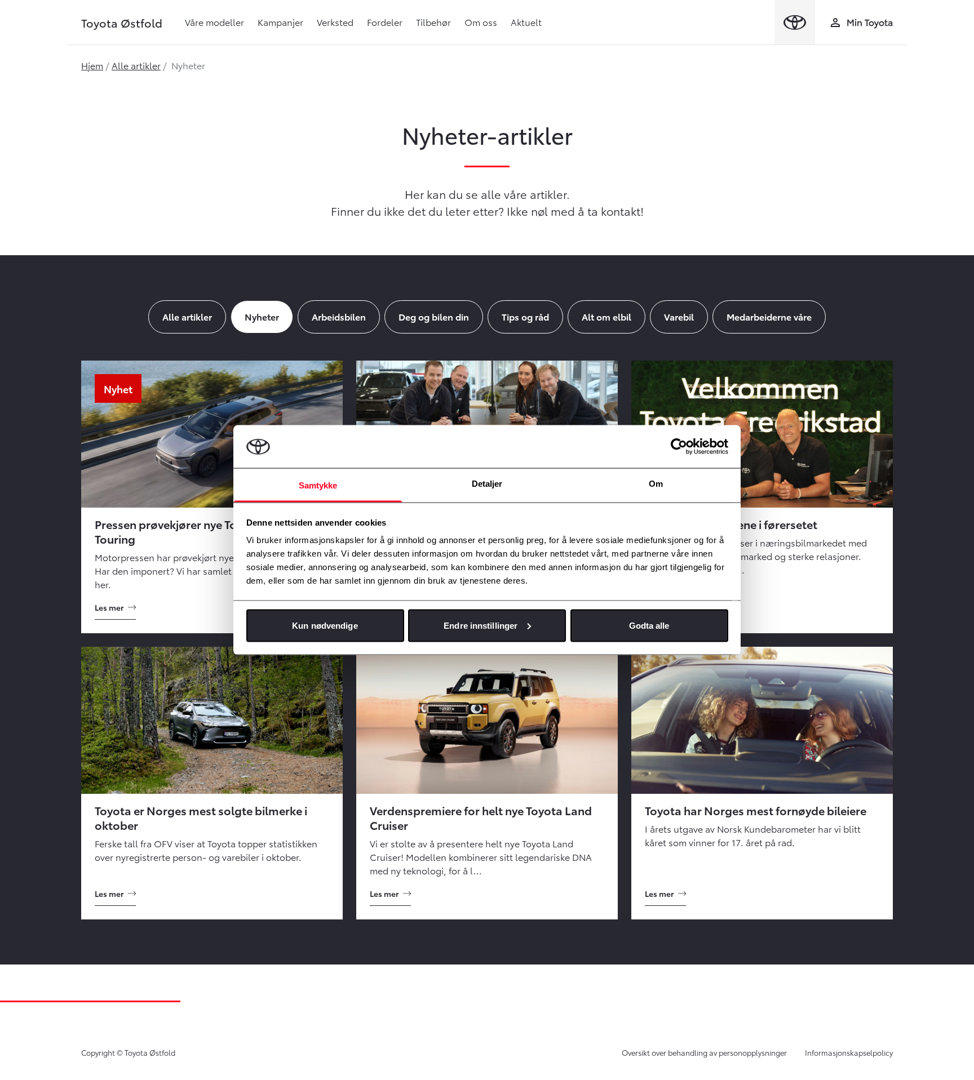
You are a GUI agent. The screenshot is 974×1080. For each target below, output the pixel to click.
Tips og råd (525, 316)
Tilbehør (433, 21)
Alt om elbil (606, 316)
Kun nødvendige (324, 625)
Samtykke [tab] (318, 485)
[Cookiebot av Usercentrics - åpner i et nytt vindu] (679, 446)
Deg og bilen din (434, 316)
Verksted (335, 21)
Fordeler (384, 21)
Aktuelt (526, 21)
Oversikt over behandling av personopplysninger (704, 1052)
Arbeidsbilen (339, 316)
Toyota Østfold (121, 22)
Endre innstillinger (480, 625)
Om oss (480, 21)
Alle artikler (136, 65)
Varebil (679, 316)
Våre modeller (214, 21)
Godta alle (649, 625)
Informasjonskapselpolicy (849, 1052)
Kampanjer (280, 21)
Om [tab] (656, 483)
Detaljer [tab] (487, 483)
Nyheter (262, 316)
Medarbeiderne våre (769, 316)
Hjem (92, 65)
